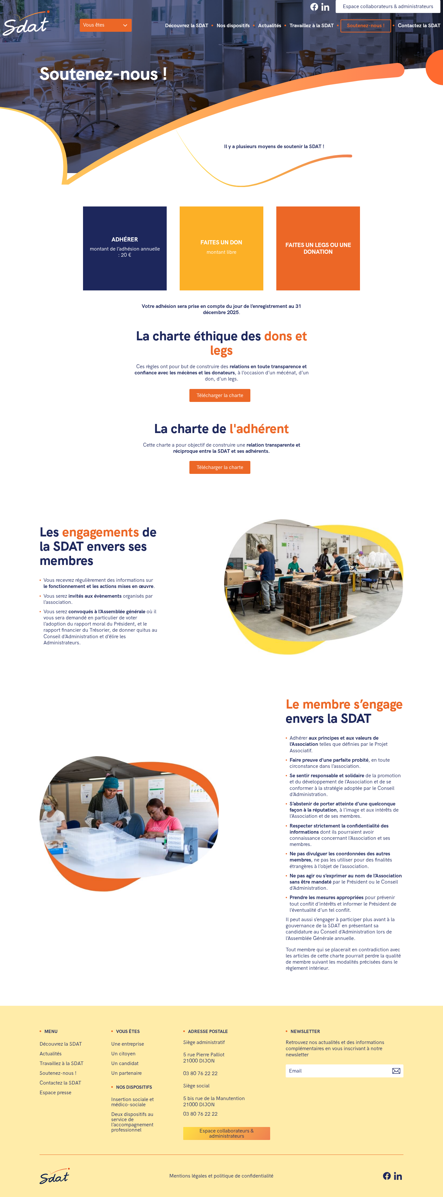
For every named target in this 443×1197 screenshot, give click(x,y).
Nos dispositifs (233, 26)
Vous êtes (93, 25)
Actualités (269, 26)
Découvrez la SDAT (186, 26)
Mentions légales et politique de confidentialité (221, 1176)
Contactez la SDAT (419, 26)
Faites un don (221, 247)
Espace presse (55, 1093)
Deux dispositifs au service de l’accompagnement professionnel (132, 1122)
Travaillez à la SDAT (312, 26)
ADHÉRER (125, 247)
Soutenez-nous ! (366, 26)
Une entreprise (127, 1044)
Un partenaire (126, 1073)
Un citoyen (123, 1054)
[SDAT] (26, 23)
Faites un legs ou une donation (318, 248)
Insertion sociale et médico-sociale (132, 1102)
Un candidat (124, 1064)
